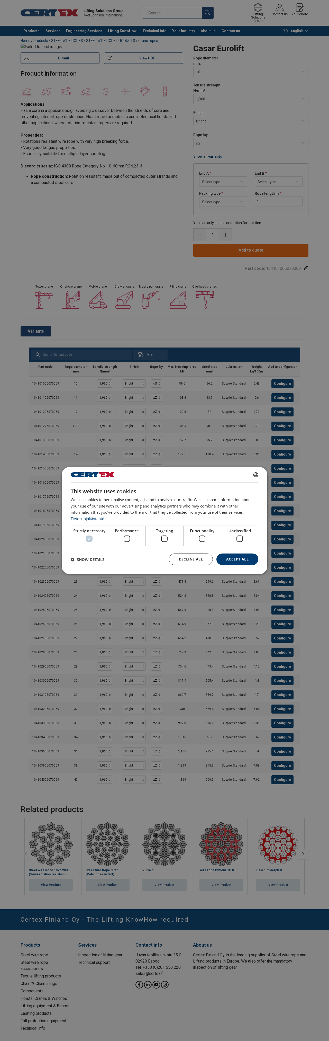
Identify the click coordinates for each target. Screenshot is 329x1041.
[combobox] (255, 474)
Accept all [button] (237, 559)
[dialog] (164, 520)
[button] (87, 559)
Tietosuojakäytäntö (87, 518)
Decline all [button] (191, 559)
